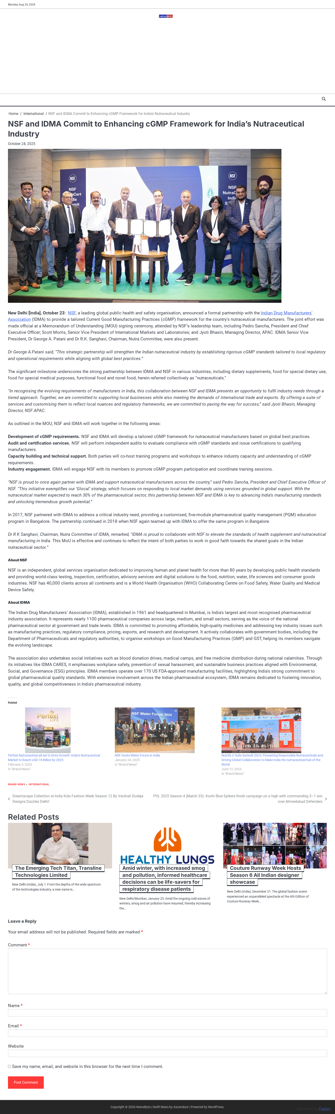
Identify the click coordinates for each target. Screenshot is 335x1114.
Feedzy (324, 1109)
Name (15, 1005)
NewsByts (143, 1107)
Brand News (16, 784)
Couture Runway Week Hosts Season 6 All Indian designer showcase (265, 875)
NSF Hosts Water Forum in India (137, 755)
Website (16, 1046)
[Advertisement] (167, 59)
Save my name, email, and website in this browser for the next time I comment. (87, 1066)
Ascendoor (181, 1107)
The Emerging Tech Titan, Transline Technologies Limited (58, 871)
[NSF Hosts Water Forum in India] (166, 730)
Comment (19, 945)
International (39, 784)
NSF (72, 313)
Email (15, 1026)
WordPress (216, 1107)
